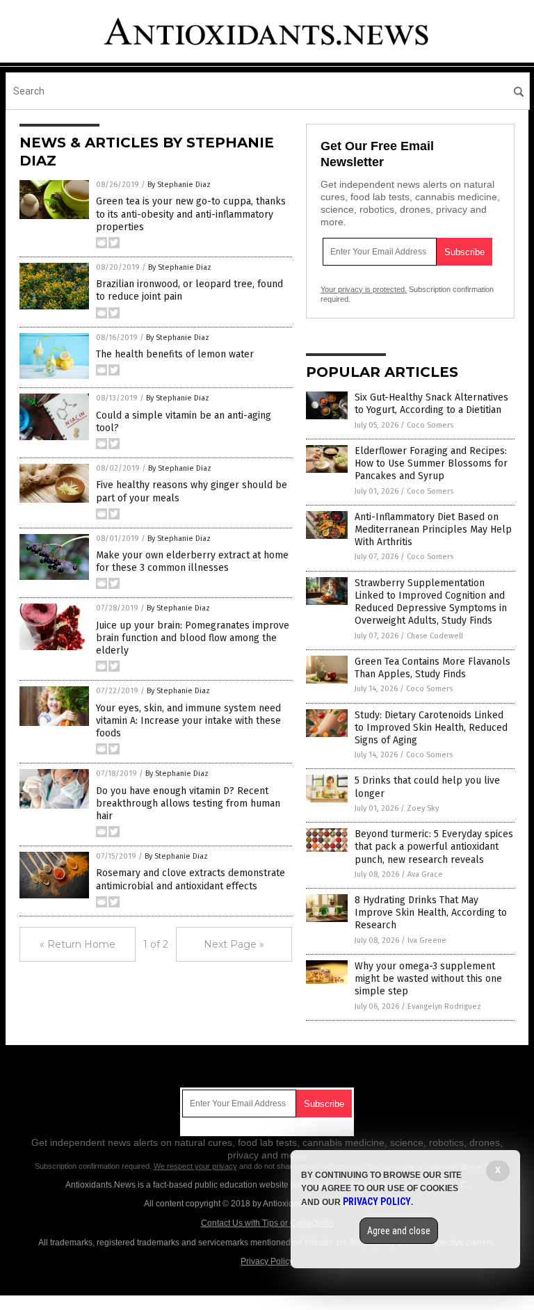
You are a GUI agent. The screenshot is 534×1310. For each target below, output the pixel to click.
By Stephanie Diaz (179, 184)
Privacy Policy (267, 1261)
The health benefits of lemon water (175, 354)
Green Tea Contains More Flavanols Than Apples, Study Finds (432, 668)
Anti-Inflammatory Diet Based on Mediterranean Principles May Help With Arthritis (433, 529)
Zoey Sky (423, 808)
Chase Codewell (435, 635)
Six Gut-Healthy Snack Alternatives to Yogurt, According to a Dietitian (431, 403)
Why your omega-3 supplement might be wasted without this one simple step (428, 978)
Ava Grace (425, 874)
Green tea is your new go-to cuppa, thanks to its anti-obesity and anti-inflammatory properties (191, 213)
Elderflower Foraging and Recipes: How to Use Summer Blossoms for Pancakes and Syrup (431, 463)
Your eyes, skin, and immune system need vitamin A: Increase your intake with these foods (188, 720)
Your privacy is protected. (364, 289)
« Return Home (77, 944)
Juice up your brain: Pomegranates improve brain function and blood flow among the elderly (192, 638)
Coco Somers (430, 425)
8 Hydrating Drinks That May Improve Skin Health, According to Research (431, 912)
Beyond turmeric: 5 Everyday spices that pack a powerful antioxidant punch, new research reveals (434, 846)
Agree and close (398, 1230)
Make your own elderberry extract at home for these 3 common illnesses (192, 561)
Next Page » (234, 944)
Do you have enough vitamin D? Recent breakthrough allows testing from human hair (188, 803)
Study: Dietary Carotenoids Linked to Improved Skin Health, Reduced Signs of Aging (431, 727)
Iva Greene (426, 940)
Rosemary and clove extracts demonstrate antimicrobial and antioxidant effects (190, 879)
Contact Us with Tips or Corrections (267, 1223)
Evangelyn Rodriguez (444, 1006)
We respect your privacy (195, 1166)
